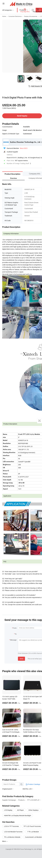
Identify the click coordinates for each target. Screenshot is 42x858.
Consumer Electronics (15, 16)
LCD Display (8, 810)
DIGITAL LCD (27, 789)
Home (4, 16)
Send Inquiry (22, 116)
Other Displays (33, 810)
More (4, 841)
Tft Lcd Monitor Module (12, 837)
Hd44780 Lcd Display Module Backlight (17, 815)
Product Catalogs (34, 784)
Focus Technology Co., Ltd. (28, 849)
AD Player (20, 810)
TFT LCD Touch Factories (32, 826)
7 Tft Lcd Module (33, 832)
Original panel (7, 789)
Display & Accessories (30, 16)
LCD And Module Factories (13, 832)
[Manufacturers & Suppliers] (21, 4)
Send (21, 659)
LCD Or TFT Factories (11, 826)
